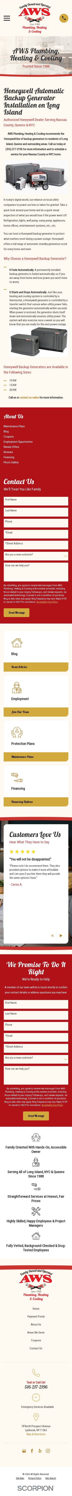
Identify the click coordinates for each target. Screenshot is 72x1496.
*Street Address (14, 543)
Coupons (36, 1340)
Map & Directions (36, 1434)
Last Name (11, 510)
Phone (8, 521)
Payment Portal (36, 1316)
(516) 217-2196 (14, 149)
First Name (11, 499)
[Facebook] (32, 1451)
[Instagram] (48, 1451)
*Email (8, 532)
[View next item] (61, 935)
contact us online (29, 397)
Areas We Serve (36, 1332)
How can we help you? (17, 565)
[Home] (34, 18)
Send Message (16, 612)
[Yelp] (40, 1451)
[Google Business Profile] (24, 1451)
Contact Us (36, 1348)
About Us (36, 1324)
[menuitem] (36, 426)
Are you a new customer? (19, 554)
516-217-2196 (36, 1387)
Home (36, 1308)
